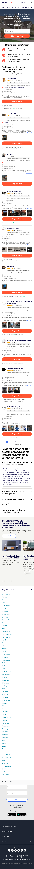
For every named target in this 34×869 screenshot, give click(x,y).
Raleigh (4, 703)
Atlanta (4, 648)
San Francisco (6, 620)
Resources (5, 837)
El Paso (4, 746)
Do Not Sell (18, 856)
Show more (29, 132)
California (12, 856)
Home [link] (3, 7)
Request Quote (17, 101)
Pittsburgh (5, 729)
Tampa (4, 646)
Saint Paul (5, 677)
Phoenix (4, 597)
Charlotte (5, 697)
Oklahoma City (6, 717)
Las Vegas (5, 686)
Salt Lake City (6, 757)
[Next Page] (31, 442)
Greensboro (6, 700)
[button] (4, 137)
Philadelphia (6, 726)
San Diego (5, 617)
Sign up (17, 799)
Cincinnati (5, 709)
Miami (4, 640)
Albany (4, 689)
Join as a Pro (23, 2)
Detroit (4, 669)
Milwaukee (5, 775)
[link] (17, 82)
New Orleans (6, 660)
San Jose (5, 623)
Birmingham (6, 594)
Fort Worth (5, 749)
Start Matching (17, 36)
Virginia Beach (6, 766)
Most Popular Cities (8, 782)
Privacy (8, 856)
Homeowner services (9, 826)
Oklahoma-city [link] (15, 7)
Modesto (5, 611)
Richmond (5, 763)
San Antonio (6, 755)
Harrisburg (5, 723)
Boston (4, 666)
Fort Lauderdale (7, 634)
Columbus (5, 714)
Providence (5, 732)
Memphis (5, 734)
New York (5, 691)
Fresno (4, 603)
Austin (4, 740)
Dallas (4, 743)
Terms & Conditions (26, 859)
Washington (6, 631)
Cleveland (5, 712)
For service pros (7, 831)
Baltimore (5, 663)
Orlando (4, 643)
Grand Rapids (6, 671)
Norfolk (4, 760)
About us (5, 842)
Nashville (5, 737)
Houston (4, 752)
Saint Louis (5, 683)
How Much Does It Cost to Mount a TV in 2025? (11, 557)
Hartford (4, 628)
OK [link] (8, 7)
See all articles (9, 536)
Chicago (4, 651)
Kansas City (5, 680)
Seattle (4, 769)
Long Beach (6, 605)
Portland (5, 720)
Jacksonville (6, 637)
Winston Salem (7, 706)
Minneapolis (6, 674)
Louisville (5, 657)
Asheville (5, 694)
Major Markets (8, 589)
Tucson (4, 600)
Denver (4, 626)
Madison (4, 772)
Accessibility (25, 856)
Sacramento (6, 614)
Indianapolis (6, 654)
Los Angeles (6, 608)
